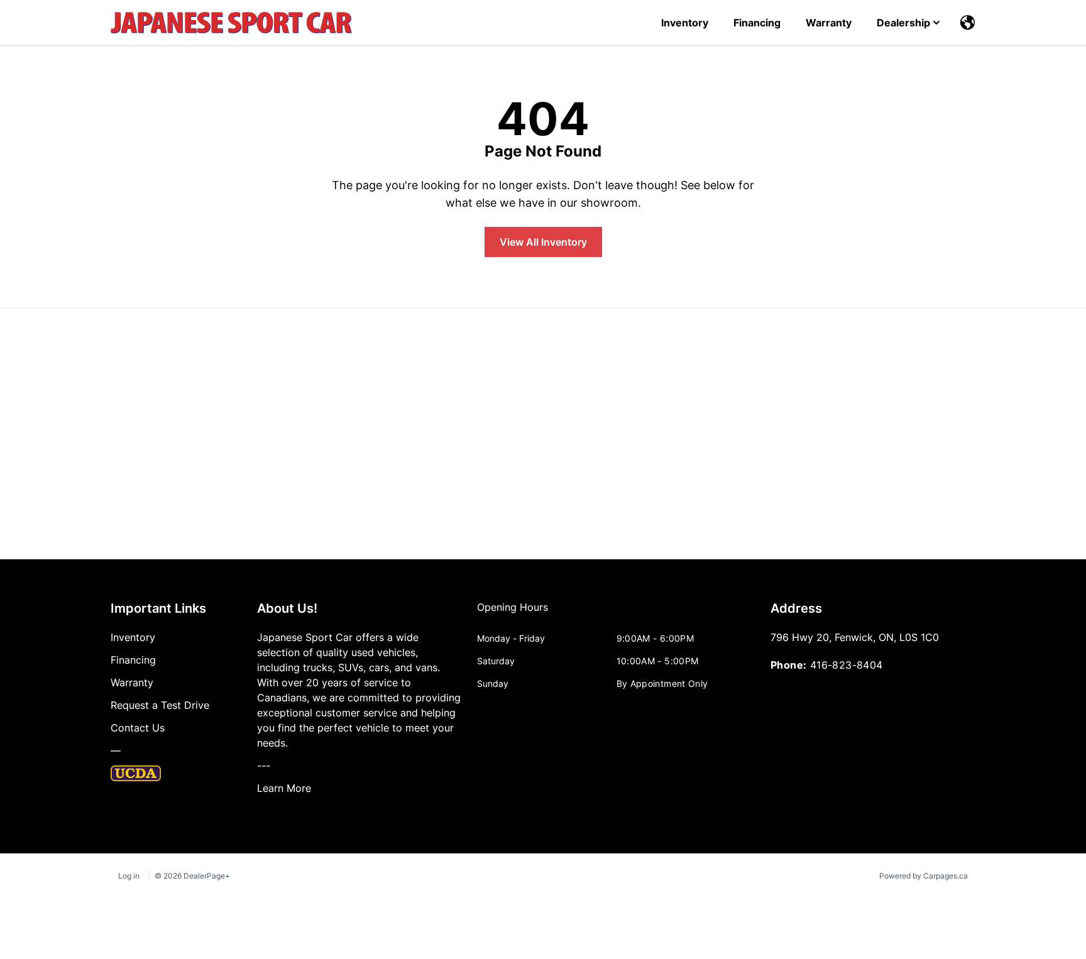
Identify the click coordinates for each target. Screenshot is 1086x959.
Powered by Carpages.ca (923, 875)
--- (263, 765)
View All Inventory (543, 242)
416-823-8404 (846, 665)
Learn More (284, 788)
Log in (129, 875)
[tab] (512, 613)
